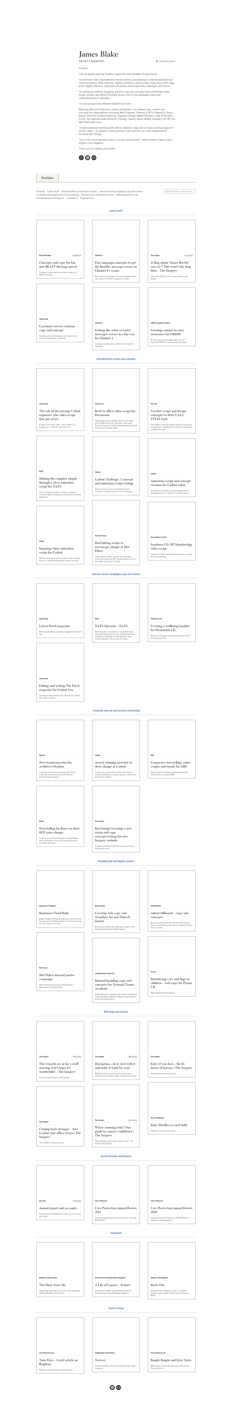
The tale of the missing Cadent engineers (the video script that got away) (59, 415)
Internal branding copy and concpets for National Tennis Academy (114, 985)
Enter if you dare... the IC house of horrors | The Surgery (172, 1066)
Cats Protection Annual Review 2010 (172, 1210)
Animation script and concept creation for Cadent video (171, 483)
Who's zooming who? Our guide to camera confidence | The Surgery (114, 1131)
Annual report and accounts (58, 1208)
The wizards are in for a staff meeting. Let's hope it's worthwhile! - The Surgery (58, 1068)
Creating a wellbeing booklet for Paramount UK (170, 628)
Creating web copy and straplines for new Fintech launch (112, 917)
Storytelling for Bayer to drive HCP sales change (59, 830)
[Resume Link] (94, 158)
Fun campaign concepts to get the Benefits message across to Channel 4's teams (116, 267)
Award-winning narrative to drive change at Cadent (113, 764)
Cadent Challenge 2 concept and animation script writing (114, 481)
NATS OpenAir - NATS (111, 626)
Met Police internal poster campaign (57, 977)
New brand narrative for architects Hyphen (55, 764)
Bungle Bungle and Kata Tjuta (171, 1360)
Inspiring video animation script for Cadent (56, 550)
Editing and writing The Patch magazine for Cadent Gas (59, 688)
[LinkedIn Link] (88, 158)
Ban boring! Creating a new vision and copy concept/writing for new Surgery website (113, 834)
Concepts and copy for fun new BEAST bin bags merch (58, 265)
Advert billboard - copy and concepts (169, 915)
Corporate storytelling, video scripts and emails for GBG (170, 764)
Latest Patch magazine (54, 626)
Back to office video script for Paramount (115, 413)
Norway (100, 1360)
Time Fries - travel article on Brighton (58, 1362)
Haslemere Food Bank (54, 913)
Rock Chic (158, 1285)
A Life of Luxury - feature (113, 1285)
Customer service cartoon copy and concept (57, 328)
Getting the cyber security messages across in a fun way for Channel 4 (115, 334)
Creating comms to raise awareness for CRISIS (167, 332)
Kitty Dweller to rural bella (169, 1125)
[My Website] (82, 158)
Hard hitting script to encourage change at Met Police (112, 547)
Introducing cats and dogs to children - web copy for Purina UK (171, 983)
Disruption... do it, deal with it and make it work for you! (115, 1066)
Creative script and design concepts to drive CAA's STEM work (168, 415)
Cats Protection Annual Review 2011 (116, 1210)
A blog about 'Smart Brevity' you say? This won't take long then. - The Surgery (171, 267)
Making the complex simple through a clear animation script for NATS (58, 482)
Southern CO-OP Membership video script (171, 546)
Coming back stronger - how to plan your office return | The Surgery (60, 1133)
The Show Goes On (52, 1285)
